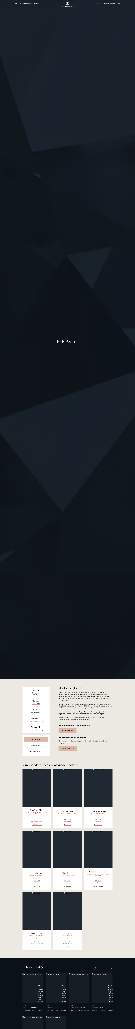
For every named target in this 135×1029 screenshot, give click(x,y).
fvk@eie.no (98, 821)
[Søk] (16, 3)
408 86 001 (98, 881)
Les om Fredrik (98, 825)
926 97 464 (37, 881)
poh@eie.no (67, 821)
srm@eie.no (98, 883)
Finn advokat (36, 3)
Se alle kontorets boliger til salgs (103, 968)
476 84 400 (36, 704)
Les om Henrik (37, 947)
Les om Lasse (36, 886)
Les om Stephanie (98, 886)
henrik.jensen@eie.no (37, 943)
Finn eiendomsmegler (26, 3)
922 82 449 (67, 819)
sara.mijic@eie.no (67, 943)
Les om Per (67, 825)
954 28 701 (98, 819)
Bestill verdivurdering (109, 3)
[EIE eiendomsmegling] (67, 3)
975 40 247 (37, 819)
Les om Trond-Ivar (37, 825)
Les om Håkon (67, 886)
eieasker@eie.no (36, 712)
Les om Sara (67, 947)
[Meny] (119, 3)
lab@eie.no (37, 883)
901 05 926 (37, 941)
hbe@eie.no (67, 883)
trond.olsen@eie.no (36, 821)
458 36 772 (67, 941)
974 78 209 (67, 881)
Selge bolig (99, 3)
